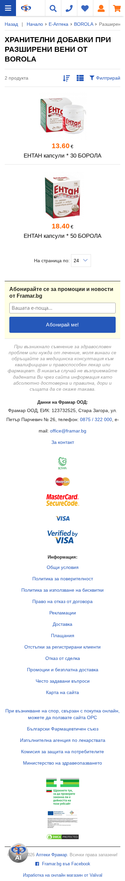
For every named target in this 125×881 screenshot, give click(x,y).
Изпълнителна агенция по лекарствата (62, 740)
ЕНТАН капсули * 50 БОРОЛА (62, 236)
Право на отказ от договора (62, 601)
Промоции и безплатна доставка (62, 669)
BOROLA (83, 24)
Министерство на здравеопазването (62, 763)
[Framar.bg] (26, 8)
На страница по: (52, 260)
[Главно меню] (8, 8)
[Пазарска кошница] (117, 8)
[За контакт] (69, 8)
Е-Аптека (58, 24)
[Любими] (85, 8)
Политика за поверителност (62, 578)
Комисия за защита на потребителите (62, 751)
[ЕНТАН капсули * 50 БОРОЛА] (62, 196)
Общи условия (63, 567)
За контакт (62, 442)
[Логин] (101, 8)
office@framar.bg (68, 430)
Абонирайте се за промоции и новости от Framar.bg (61, 292)
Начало (35, 24)
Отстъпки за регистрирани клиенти (62, 647)
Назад (11, 24)
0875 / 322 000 (96, 419)
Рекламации (62, 612)
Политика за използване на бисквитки (62, 590)
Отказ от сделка (62, 658)
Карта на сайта (62, 692)
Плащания (62, 635)
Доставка (62, 624)
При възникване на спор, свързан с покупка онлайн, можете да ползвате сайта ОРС (62, 714)
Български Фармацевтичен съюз (62, 728)
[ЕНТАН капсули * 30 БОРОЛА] (62, 115)
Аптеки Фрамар (51, 855)
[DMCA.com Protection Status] (62, 838)
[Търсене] (53, 8)
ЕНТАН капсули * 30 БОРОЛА (62, 156)
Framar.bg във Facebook (65, 864)
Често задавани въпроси (63, 681)
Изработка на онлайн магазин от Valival (62, 875)
